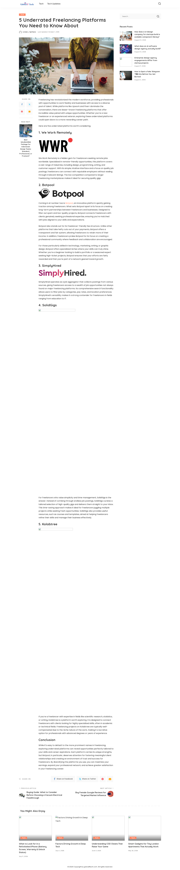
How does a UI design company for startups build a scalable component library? (147, 34)
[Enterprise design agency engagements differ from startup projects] (126, 61)
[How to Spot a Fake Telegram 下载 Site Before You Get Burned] (126, 75)
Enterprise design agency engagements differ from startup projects (145, 60)
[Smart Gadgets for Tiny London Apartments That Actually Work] (144, 828)
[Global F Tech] (27, 3)
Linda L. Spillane (29, 32)
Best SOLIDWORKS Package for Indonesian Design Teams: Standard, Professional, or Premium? (25, 148)
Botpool (69, 203)
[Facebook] (22, 104)
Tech (22, 14)
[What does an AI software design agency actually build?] (126, 48)
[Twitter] (29, 104)
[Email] (29, 112)
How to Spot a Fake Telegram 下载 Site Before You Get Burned (147, 74)
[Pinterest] (22, 112)
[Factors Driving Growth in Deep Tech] (71, 828)
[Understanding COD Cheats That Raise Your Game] (108, 828)
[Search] (159, 3)
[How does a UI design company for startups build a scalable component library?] (126, 35)
